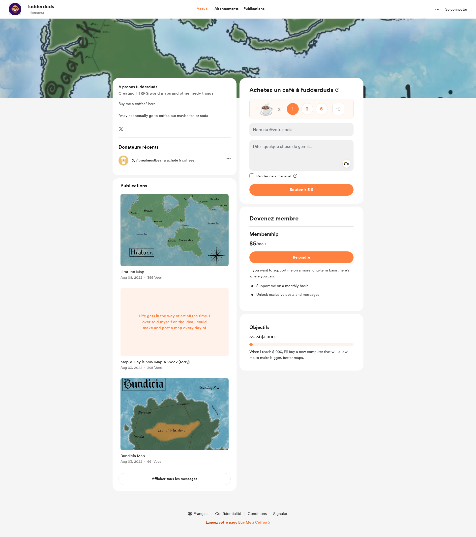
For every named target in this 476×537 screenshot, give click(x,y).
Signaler (280, 513)
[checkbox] (270, 176)
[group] (301, 264)
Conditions (257, 513)
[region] (301, 141)
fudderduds (40, 6)
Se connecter (456, 9)
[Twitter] (121, 129)
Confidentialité (228, 513)
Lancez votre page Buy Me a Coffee (236, 522)
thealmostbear (150, 160)
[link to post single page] (175, 237)
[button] (203, 9)
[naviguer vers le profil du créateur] (15, 9)
